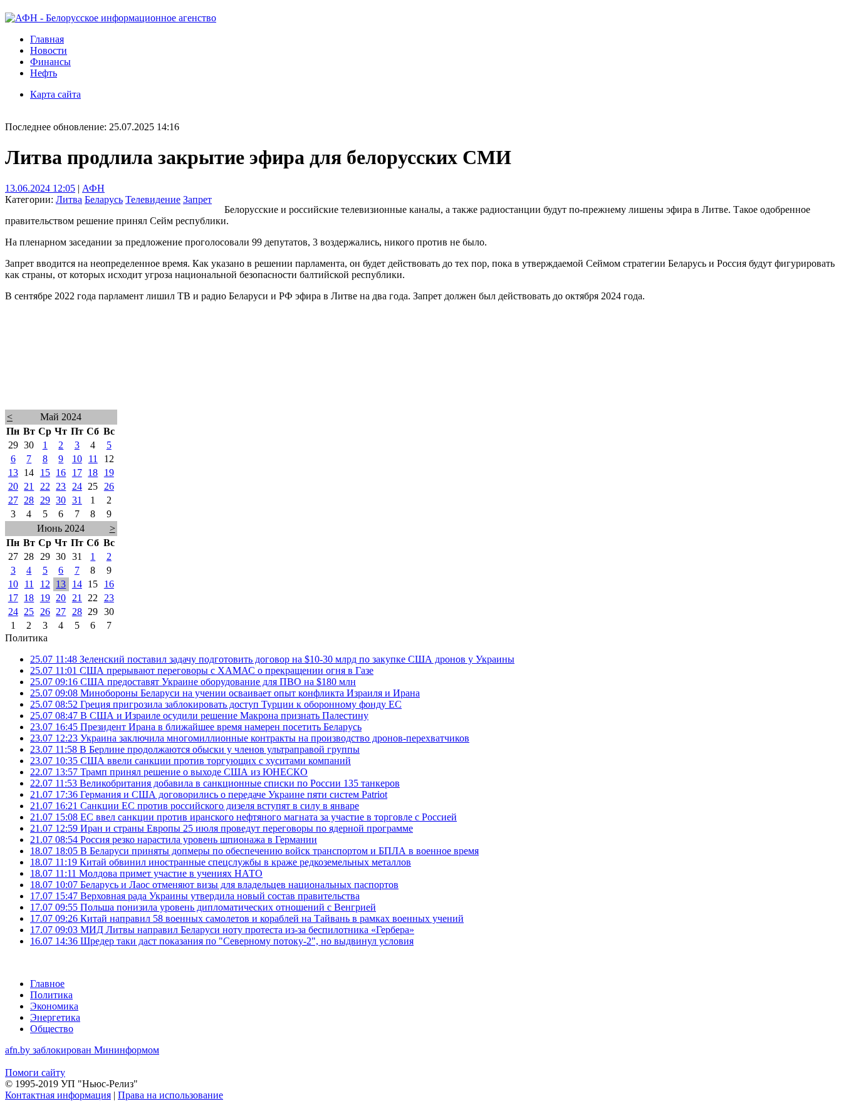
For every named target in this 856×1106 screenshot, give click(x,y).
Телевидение (152, 199)
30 (61, 500)
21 (29, 486)
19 (109, 472)
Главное (47, 983)
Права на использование (170, 1095)
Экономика (54, 1006)
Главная (47, 39)
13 (13, 472)
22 (45, 486)
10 (77, 458)
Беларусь (104, 199)
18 (93, 472)
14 (77, 584)
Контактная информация (58, 1095)
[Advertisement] (381, 372)
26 (109, 486)
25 (29, 611)
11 (93, 458)
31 (77, 500)
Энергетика (55, 1017)
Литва (69, 199)
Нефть (43, 73)
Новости (48, 50)
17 (77, 472)
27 (13, 500)
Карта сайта (55, 94)
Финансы (50, 61)
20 (13, 486)
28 (29, 500)
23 (61, 486)
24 (77, 486)
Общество (51, 1028)
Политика (51, 995)
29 (45, 500)
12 (45, 584)
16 (61, 472)
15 (45, 472)
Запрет (197, 199)
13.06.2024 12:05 (40, 188)
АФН (93, 188)
